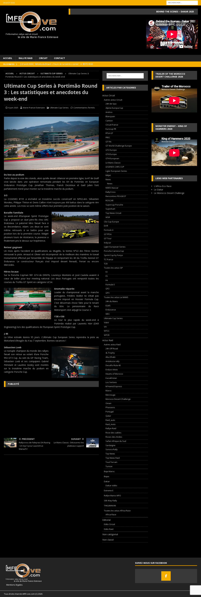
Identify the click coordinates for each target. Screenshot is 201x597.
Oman (108, 403)
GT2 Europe (111, 150)
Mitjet (108, 175)
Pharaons (110, 407)
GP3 (107, 292)
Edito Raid (108, 529)
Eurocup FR (111, 129)
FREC (108, 137)
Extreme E (108, 490)
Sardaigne (110, 445)
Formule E (110, 284)
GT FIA (108, 141)
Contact (59, 58)
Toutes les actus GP (113, 267)
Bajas (106, 476)
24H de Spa (111, 103)
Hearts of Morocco (114, 373)
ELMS (108, 305)
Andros (109, 112)
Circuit (43, 58)
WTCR (106, 335)
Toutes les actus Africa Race (117, 510)
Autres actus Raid (112, 344)
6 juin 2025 (13, 107)
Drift (106, 225)
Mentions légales (13, 584)
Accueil (7, 58)
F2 (107, 271)
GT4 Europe (111, 154)
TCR (106, 263)
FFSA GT (109, 133)
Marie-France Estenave (34, 107)
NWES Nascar (112, 187)
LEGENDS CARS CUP (115, 166)
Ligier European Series (116, 171)
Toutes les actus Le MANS (116, 297)
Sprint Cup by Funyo (113, 255)
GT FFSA (107, 234)
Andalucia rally (113, 361)
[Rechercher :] (182, 2)
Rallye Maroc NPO (112, 495)
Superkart (110, 208)
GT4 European (112, 158)
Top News (110, 453)
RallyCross (111, 192)
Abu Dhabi (110, 357)
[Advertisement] (51, 412)
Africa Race (111, 514)
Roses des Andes (114, 436)
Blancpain (110, 116)
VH (105, 326)
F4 (107, 280)
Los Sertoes (111, 382)
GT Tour (107, 238)
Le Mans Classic (113, 162)
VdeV (106, 322)
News (108, 179)
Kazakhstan (111, 378)
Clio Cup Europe (111, 221)
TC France (108, 259)
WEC (108, 313)
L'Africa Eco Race (162, 186)
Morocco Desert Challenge (118, 399)
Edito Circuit (109, 524)
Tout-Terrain (111, 462)
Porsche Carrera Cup (114, 251)
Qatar (108, 415)
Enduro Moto (112, 369)
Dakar (107, 481)
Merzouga (110, 394)
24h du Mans (112, 301)
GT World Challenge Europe (119, 145)
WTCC (106, 330)
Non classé (108, 539)
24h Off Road (112, 348)
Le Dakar (158, 189)
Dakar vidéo (111, 485)
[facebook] (166, 576)
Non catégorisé (110, 534)
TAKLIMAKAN (110, 505)
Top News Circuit (113, 213)
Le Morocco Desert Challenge (169, 193)
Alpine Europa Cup (114, 108)
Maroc (108, 390)
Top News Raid (113, 457)
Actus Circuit (27, 73)
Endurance (111, 309)
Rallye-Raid (111, 428)
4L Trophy (110, 352)
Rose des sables (113, 432)
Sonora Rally (112, 449)
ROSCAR (109, 200)
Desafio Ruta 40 (113, 365)
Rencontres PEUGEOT (116, 196)
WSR (108, 217)
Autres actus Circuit (113, 99)
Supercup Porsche (114, 204)
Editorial (106, 519)
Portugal (110, 411)
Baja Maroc (109, 471)
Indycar (107, 242)
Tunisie (109, 466)
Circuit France (112, 124)
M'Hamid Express (114, 386)
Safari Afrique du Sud (116, 441)
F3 (107, 276)
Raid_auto (110, 420)
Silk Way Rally (110, 500)
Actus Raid (107, 340)
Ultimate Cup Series (59, 107)
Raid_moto (111, 424)
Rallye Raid (26, 58)
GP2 (107, 288)
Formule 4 (108, 230)
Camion (109, 120)
